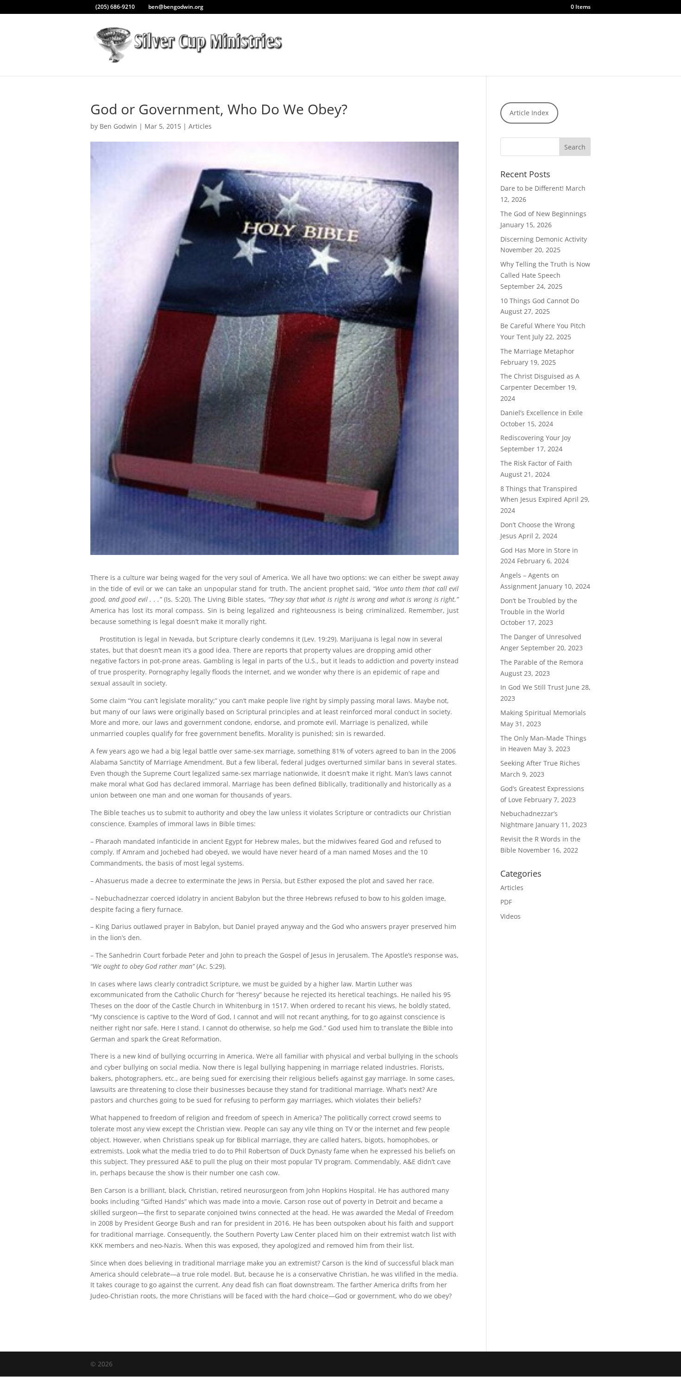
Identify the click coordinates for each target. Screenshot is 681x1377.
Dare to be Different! (532, 188)
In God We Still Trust (532, 687)
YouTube (438, 45)
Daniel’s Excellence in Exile (541, 412)
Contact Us (554, 45)
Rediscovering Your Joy (535, 437)
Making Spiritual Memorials (543, 712)
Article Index (529, 112)
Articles (476, 45)
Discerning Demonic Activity (543, 239)
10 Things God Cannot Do (539, 300)
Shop (508, 45)
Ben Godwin (118, 126)
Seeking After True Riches (540, 763)
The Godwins (392, 45)
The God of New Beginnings (543, 213)
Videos (510, 916)
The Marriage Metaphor (537, 351)
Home (349, 45)
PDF (506, 901)
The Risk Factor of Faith (536, 463)
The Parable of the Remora (541, 662)
